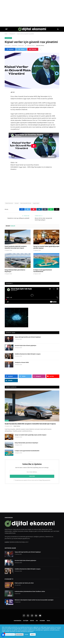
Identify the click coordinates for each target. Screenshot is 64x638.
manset (16, 203)
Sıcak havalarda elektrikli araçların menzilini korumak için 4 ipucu (16, 247)
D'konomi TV (8, 38)
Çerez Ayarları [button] (19, 634)
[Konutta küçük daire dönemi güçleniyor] (9, 348)
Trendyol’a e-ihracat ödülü (22, 362)
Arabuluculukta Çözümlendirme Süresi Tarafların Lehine (30, 591)
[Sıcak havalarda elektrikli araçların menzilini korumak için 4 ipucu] (18, 237)
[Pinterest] (6, 108)
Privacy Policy (42, 480)
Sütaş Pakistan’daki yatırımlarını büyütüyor (15, 270)
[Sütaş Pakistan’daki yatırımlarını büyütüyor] (18, 260)
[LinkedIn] (6, 104)
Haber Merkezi (17, 426)
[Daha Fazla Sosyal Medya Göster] (40, 49)
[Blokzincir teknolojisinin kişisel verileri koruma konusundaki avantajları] (9, 602)
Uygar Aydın (36, 203)
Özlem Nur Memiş (40, 45)
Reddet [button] (26, 634)
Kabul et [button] (33, 634)
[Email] (6, 112)
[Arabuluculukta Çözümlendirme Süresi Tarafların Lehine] (9, 593)
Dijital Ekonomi (9, 203)
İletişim (25, 620)
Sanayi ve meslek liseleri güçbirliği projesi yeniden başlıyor (46, 247)
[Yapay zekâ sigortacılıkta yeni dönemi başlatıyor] (9, 339)
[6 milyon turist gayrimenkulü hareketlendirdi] (46, 260)
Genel (6, 420)
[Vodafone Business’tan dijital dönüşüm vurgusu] (9, 356)
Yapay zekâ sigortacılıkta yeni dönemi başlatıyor (28, 337)
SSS (37, 620)
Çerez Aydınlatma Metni (8, 634)
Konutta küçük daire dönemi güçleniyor (25, 345)
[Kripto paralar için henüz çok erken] (9, 585)
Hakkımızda (17, 620)
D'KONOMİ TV (9, 579)
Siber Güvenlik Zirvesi (25, 203)
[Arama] (58, 29)
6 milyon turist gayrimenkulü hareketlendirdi (42, 270)
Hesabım (42, 620)
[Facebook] (6, 96)
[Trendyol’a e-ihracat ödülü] (9, 364)
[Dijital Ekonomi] (32, 29)
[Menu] (6, 29)
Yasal (48, 620)
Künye (32, 620)
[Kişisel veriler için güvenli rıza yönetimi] (32, 71)
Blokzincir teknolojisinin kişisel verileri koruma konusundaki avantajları (34, 600)
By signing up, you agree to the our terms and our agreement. (32, 480)
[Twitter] (6, 100)
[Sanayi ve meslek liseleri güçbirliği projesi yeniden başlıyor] (46, 237)
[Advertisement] (36, 186)
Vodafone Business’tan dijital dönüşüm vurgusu (28, 354)
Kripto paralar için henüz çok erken (24, 583)
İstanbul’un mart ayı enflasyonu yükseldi (18, 218)
